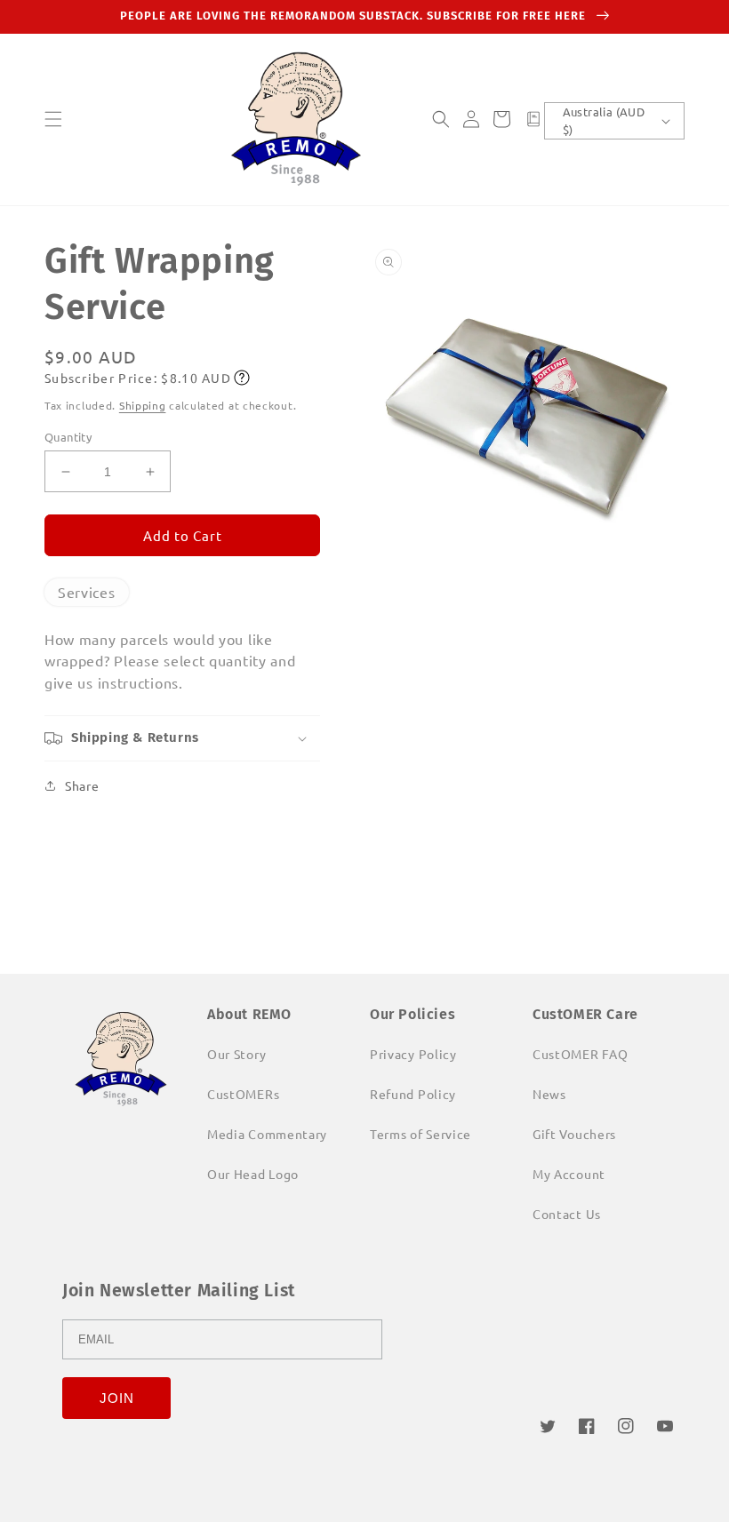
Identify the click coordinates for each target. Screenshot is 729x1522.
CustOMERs (243, 1094)
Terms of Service (420, 1134)
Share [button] (82, 785)
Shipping (142, 405)
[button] (53, 119)
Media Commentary (267, 1134)
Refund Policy (413, 1094)
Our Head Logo (253, 1174)
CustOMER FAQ (580, 1054)
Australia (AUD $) (604, 120)
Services (87, 592)
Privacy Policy (413, 1054)
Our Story (236, 1054)
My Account (569, 1174)
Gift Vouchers (574, 1134)
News (549, 1094)
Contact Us (567, 1214)
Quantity (68, 436)
